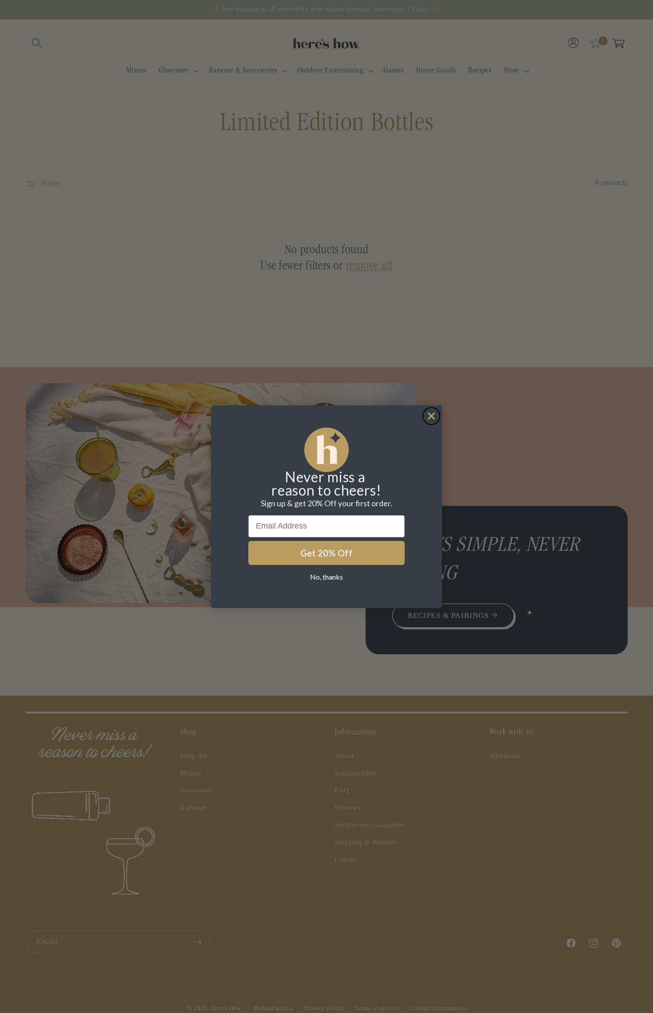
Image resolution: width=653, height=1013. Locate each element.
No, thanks (326, 577)
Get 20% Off (326, 553)
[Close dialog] (431, 416)
